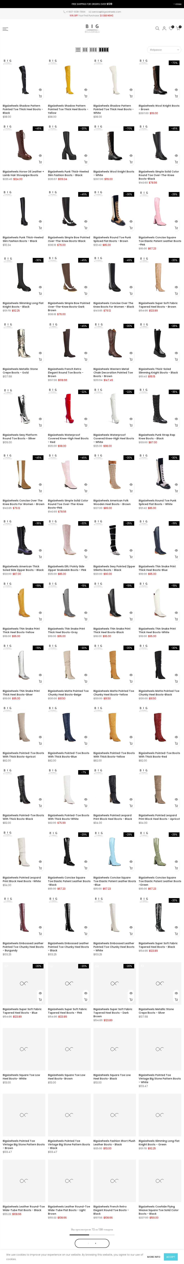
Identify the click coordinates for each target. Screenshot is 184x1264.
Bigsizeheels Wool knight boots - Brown (159, 107)
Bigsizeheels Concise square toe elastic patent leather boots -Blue (114, 881)
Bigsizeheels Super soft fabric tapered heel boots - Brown (158, 305)
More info (153, 1257)
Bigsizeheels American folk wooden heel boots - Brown (112, 502)
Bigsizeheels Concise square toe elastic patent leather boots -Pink (160, 241)
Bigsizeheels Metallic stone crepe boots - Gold (20, 370)
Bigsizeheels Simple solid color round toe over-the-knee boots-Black (159, 175)
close (178, 4)
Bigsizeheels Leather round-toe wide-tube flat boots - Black (24, 1208)
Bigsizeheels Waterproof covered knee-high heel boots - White (113, 438)
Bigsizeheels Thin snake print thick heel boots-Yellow (21, 630)
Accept (170, 1256)
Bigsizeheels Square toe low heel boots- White (21, 1076)
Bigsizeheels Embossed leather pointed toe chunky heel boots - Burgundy (23, 946)
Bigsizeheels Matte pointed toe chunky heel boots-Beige (68, 692)
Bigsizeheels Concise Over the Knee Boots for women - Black (113, 305)
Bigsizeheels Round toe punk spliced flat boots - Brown (112, 239)
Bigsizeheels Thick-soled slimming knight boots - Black (158, 370)
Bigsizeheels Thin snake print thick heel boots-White (157, 630)
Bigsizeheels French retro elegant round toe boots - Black (111, 1210)
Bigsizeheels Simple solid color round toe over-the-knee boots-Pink (68, 504)
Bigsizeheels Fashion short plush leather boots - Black (114, 1142)
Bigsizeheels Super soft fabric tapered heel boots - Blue (22, 1011)
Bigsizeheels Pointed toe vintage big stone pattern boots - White (160, 1078)
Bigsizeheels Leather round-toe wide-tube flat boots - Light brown (69, 1210)
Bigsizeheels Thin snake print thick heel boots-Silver (21, 692)
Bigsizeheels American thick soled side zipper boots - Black (23, 568)
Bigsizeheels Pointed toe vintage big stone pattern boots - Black (69, 1144)
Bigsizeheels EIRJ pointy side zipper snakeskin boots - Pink (67, 568)
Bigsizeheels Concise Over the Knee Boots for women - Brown (23, 502)
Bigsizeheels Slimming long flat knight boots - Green (159, 1142)
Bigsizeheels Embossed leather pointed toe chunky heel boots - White (113, 946)
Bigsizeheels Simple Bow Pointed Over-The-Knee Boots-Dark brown (69, 306)
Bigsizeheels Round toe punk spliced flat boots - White (157, 502)
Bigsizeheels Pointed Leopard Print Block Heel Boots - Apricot (159, 817)
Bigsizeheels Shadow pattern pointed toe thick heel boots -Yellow (68, 109)
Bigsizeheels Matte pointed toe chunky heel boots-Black (159, 692)
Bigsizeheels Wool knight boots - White (113, 173)
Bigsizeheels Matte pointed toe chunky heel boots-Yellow (113, 692)
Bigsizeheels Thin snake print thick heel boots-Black (111, 630)
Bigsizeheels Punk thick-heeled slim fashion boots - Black (68, 173)
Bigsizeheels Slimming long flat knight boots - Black (23, 305)
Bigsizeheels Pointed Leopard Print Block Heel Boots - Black (112, 817)
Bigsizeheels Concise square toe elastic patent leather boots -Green (160, 881)
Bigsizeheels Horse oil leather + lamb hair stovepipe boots (23, 173)
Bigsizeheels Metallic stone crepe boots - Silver (156, 1011)
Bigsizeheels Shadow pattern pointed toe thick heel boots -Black (23, 109)
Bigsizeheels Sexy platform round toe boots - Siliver (20, 436)
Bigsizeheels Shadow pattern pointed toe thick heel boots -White (113, 109)
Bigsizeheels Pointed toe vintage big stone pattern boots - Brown (24, 1144)
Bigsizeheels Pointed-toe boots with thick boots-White (68, 817)
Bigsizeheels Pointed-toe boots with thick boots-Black (23, 817)
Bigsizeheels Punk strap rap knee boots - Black (157, 436)
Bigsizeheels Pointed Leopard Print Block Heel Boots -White (22, 879)
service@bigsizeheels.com (106, 11)
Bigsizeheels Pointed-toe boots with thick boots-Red (159, 754)
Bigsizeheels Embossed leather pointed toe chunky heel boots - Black (68, 946)
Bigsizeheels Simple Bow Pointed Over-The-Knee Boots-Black (69, 239)
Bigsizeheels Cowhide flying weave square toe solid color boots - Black (159, 1210)
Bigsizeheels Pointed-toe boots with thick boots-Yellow (114, 754)
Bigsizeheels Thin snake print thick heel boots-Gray (66, 630)
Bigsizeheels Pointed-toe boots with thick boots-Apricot (23, 754)
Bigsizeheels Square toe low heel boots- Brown (66, 1076)
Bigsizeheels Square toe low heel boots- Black (112, 1076)
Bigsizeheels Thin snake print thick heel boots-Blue (157, 568)
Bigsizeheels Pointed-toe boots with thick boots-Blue (68, 754)
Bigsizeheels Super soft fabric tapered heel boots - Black (158, 945)
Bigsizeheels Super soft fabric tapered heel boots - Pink (67, 1011)
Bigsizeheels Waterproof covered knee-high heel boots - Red (68, 438)
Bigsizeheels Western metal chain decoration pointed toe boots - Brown (113, 372)
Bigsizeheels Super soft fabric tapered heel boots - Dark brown (112, 1012)
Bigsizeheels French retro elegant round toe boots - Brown (65, 372)
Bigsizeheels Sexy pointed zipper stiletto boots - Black (114, 568)
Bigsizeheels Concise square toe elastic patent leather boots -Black (69, 881)
